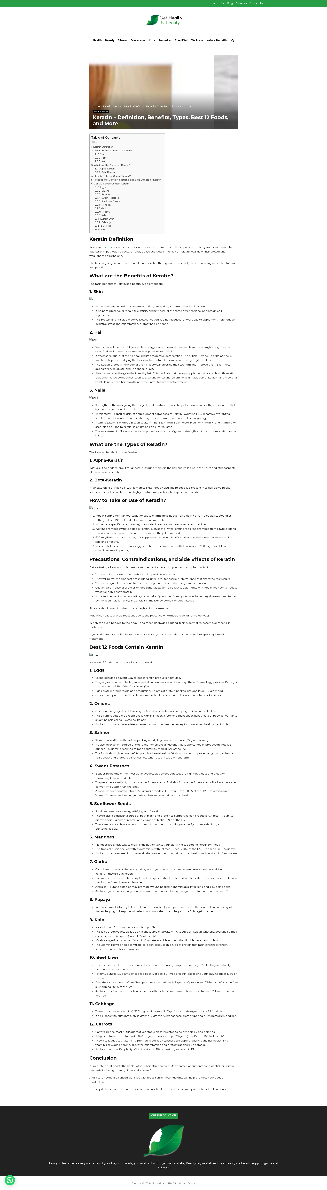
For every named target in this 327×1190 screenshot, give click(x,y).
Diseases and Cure (143, 40)
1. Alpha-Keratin (106, 168)
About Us (218, 3)
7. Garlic (103, 208)
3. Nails (102, 161)
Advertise (241, 3)
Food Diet (181, 40)
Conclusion (100, 229)
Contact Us (256, 3)
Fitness (122, 40)
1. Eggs (102, 187)
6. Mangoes (105, 205)
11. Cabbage (105, 222)
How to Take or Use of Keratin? (112, 176)
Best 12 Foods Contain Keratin (111, 183)
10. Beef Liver (107, 219)
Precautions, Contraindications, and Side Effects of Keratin (127, 179)
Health (97, 40)
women (144, 382)
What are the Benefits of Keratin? (113, 150)
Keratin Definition (103, 146)
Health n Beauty (101, 111)
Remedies (165, 40)
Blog (230, 3)
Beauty (109, 40)
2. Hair (102, 158)
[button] (10, 1180)
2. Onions (104, 191)
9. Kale (102, 215)
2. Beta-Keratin (107, 172)
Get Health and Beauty (184, 1183)
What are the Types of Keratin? (112, 165)
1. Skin (101, 154)
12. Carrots (105, 226)
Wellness (197, 40)
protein (108, 247)
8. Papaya (104, 212)
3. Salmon (104, 194)
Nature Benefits (216, 40)
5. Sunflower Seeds (109, 201)
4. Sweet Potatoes (109, 198)
